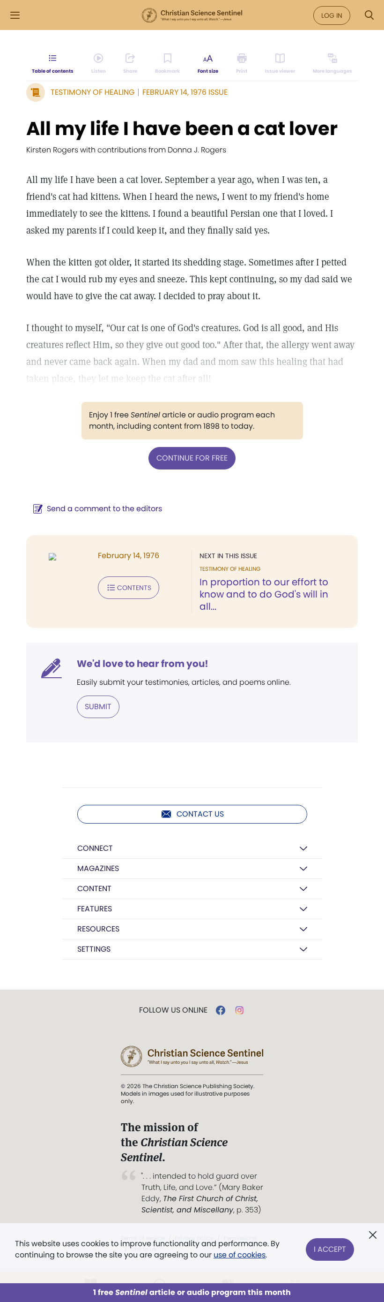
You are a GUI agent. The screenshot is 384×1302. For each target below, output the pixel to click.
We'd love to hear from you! (142, 663)
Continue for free (192, 458)
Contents (134, 587)
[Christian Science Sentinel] (192, 15)
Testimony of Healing (92, 92)
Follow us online (173, 1010)
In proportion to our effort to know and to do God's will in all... (263, 594)
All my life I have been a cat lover (182, 128)
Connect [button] (95, 848)
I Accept (330, 1249)
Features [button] (94, 908)
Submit (98, 706)
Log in (331, 15)
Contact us (200, 814)
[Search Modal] (369, 15)
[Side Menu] (15, 15)
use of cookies (240, 1254)
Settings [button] (94, 949)
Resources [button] (98, 929)
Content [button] (94, 888)
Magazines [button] (98, 868)
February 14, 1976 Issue (185, 92)
